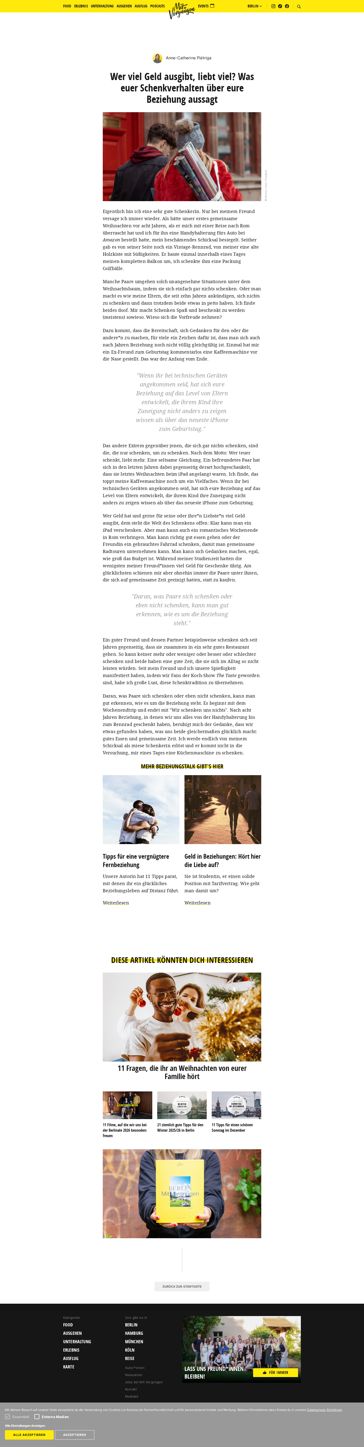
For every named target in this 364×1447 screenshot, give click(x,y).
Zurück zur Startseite (182, 1286)
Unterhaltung (77, 1341)
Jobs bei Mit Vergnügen (144, 1382)
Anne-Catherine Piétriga (188, 57)
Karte (68, 1367)
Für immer (278, 1372)
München (134, 1341)
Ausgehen (72, 1333)
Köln (130, 1350)
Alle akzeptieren (29, 1435)
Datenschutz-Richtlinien (324, 1410)
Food (68, 1325)
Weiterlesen (116, 903)
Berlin (131, 1325)
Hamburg (134, 1333)
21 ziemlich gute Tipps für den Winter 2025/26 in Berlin (180, 1127)
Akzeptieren (74, 1435)
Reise (129, 1358)
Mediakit (131, 1396)
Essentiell (20, 1417)
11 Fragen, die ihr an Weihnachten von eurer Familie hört (182, 1072)
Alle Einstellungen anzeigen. (25, 1425)
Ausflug (70, 1358)
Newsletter (134, 1375)
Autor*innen (135, 1368)
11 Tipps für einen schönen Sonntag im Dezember (232, 1127)
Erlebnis (71, 1350)
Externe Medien (55, 1417)
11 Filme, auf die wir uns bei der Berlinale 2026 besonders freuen (125, 1130)
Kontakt (131, 1389)
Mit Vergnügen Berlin (182, 10)
